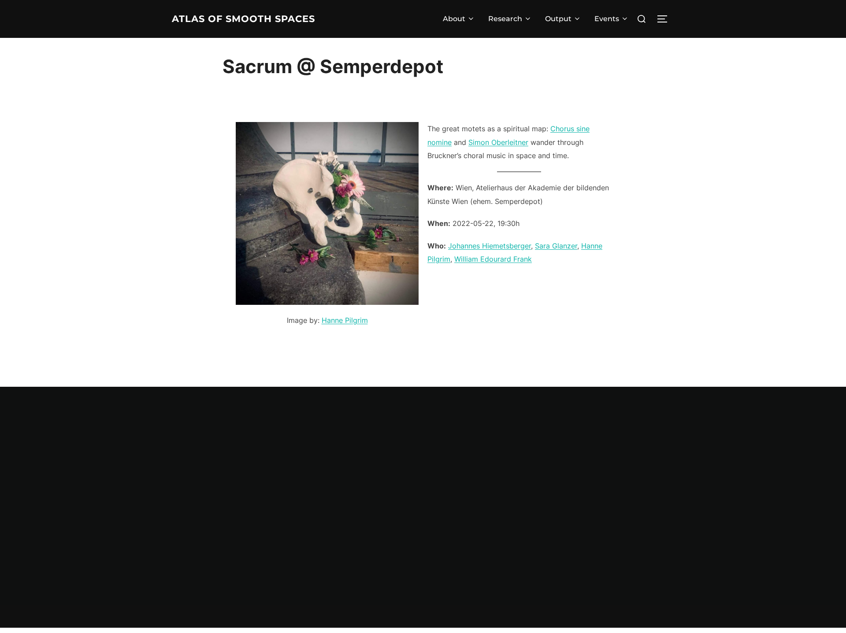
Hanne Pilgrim (345, 320)
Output (558, 19)
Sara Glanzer (556, 245)
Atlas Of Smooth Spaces (243, 18)
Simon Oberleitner (498, 142)
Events (606, 19)
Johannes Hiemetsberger (489, 245)
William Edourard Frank (493, 259)
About (454, 19)
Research (505, 19)
